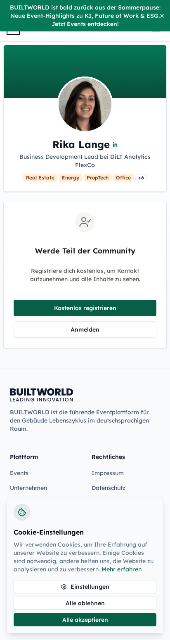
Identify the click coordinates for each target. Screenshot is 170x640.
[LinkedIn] (115, 144)
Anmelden (85, 329)
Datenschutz (108, 488)
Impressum (108, 473)
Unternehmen (28, 488)
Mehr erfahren (122, 569)
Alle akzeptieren (85, 619)
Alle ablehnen (85, 603)
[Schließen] (162, 15)
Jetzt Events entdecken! (85, 24)
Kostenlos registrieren (85, 308)
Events (19, 473)
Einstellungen (90, 586)
